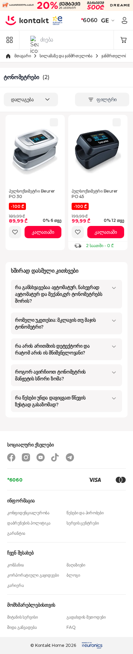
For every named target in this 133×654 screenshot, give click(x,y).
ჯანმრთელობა (115, 55)
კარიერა (15, 585)
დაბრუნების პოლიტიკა (28, 523)
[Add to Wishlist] (15, 232)
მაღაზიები (75, 564)
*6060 (15, 480)
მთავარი (22, 55)
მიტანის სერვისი (22, 617)
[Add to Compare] (54, 122)
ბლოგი (73, 575)
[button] (108, 20)
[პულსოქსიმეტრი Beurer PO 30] (35, 151)
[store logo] (27, 20)
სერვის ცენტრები (82, 523)
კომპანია (15, 564)
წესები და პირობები (85, 512)
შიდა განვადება (22, 627)
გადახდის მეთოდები (86, 617)
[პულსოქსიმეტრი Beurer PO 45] (98, 151)
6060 (89, 20)
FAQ (70, 627)
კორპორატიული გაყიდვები (33, 575)
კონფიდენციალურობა (28, 512)
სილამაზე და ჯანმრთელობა (66, 55)
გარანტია (16, 533)
